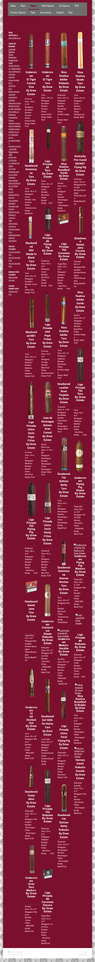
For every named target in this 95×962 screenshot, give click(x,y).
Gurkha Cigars (14, 129)
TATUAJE (12, 226)
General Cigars (14, 123)
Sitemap (19, 952)
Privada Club (14, 206)
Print (12, 952)
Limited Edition (12, 50)
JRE (10, 154)
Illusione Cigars (15, 146)
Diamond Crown (15, 103)
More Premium (12, 56)
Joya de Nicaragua (13, 150)
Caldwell (12, 94)
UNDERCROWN (14, 235)
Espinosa (12, 115)
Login (84, 952)
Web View (83, 954)
